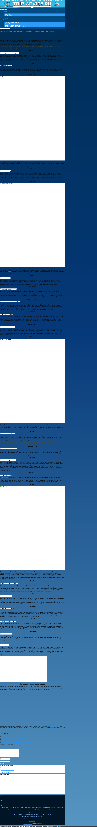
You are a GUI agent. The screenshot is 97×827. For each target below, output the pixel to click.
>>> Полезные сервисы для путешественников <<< (32, 731)
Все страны (7, 14)
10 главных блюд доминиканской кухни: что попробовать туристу (17, 736)
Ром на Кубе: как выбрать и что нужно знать (11, 739)
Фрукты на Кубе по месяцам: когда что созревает (13, 740)
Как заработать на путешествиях (13, 23)
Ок (58, 826)
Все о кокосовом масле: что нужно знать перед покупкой (15, 742)
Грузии (7, 477)
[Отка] (60, 826)
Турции (3, 477)
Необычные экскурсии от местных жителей (15, 26)
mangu (9, 271)
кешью (23, 424)
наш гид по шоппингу (55, 726)
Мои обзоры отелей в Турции (12, 22)
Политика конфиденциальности (32, 818)
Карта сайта (32, 821)
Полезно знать (5, 33)
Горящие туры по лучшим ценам (12, 25)
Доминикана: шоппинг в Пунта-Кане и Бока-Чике (13, 738)
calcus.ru (40, 816)
